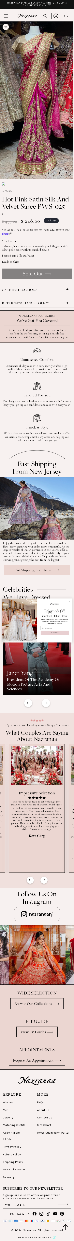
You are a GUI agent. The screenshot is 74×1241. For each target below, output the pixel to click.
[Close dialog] (69, 601)
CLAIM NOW (54, 632)
